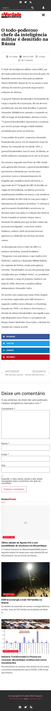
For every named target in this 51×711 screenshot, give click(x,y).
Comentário (8, 409)
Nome (5, 443)
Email (5, 454)
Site (3, 465)
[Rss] (30, 2)
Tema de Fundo (11, 651)
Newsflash (9, 537)
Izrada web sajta (34, 698)
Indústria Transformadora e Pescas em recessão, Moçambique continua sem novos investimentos (24, 659)
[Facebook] (20, 2)
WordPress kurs (17, 698)
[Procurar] (32, 8)
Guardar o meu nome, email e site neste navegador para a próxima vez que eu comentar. (21, 481)
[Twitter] (25, 2)
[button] (43, 14)
